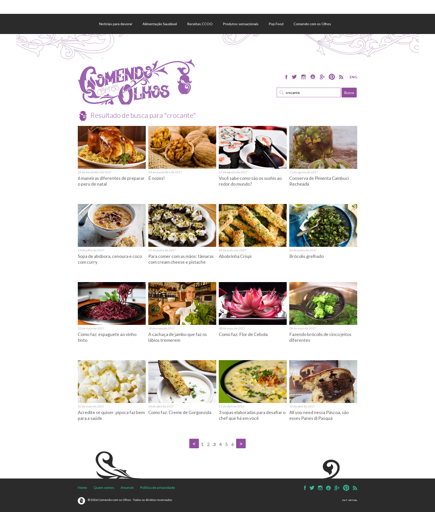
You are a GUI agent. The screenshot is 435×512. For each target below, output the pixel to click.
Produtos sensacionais (241, 24)
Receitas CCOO (200, 24)
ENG (353, 77)
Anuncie (127, 487)
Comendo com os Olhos (312, 24)
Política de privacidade (157, 487)
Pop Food (276, 24)
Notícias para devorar (115, 24)
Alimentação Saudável (159, 24)
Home (82, 487)
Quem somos (103, 487)
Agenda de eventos (114, 44)
